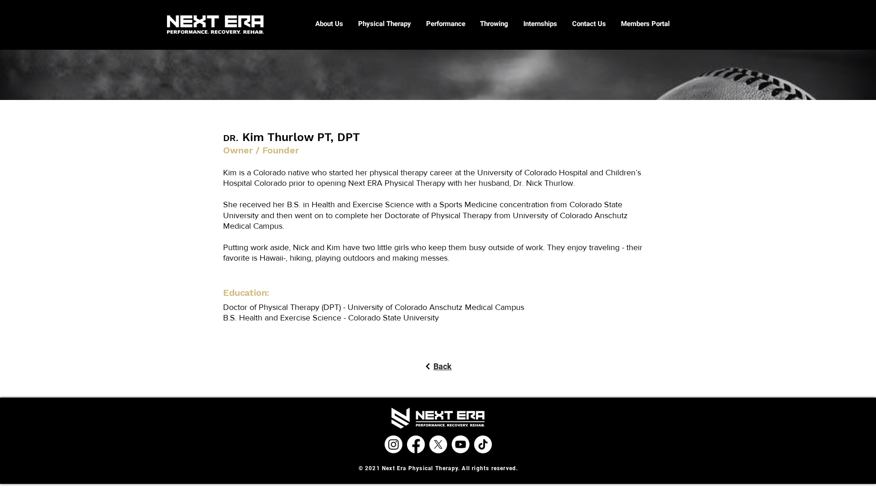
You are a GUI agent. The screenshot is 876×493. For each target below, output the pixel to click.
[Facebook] (416, 444)
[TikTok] (483, 444)
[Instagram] (393, 444)
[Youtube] (460, 444)
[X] (438, 444)
